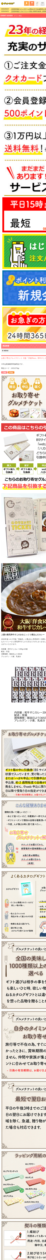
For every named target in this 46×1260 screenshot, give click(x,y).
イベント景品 (18, 14)
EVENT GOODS (7, 14)
